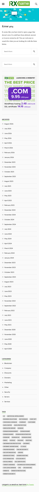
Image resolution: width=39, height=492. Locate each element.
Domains (7, 378)
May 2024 (7, 239)
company (23, 422)
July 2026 (7, 128)
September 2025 (10, 176)
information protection (12, 443)
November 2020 (10, 334)
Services (7, 401)
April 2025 (8, 200)
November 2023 (10, 267)
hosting (29, 440)
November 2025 (10, 167)
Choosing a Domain (10, 422)
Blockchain (8, 363)
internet (26, 443)
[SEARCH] (34, 51)
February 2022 (9, 310)
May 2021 (7, 325)
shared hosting (22, 455)
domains (6, 437)
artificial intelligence (15, 416)
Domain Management (10, 431)
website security (9, 473)
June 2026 (8, 133)
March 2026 (8, 148)
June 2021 (8, 320)
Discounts (7, 373)
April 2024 (8, 243)
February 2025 (9, 205)
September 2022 (10, 306)
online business (8, 449)
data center (7, 425)
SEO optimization (9, 452)
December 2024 (9, 210)
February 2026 (9, 152)
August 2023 (8, 282)
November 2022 (10, 301)
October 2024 (9, 219)
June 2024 (8, 234)
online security (22, 449)
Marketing (8, 382)
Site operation (8, 458)
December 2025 (9, 162)
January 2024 (9, 258)
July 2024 (7, 229)
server (20, 452)
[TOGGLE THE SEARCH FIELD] (36, 4)
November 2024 (10, 215)
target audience (9, 464)
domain (20, 428)
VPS (19, 467)
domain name (25, 431)
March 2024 (8, 248)
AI (4, 416)
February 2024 (9, 253)
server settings (8, 455)
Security (7, 392)
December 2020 (9, 329)
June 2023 (8, 291)
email (5, 440)
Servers (7, 397)
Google (12, 440)
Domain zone (26, 437)
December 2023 (9, 262)
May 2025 (7, 195)
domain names (8, 434)
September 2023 (10, 277)
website (6, 470)
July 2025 (7, 186)
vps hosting (27, 467)
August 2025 (8, 181)
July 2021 (7, 315)
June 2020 (8, 339)
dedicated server (9, 428)
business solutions (10, 419)
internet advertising (10, 446)
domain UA (15, 437)
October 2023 (9, 272)
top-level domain (9, 467)
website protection (18, 470)
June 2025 (8, 191)
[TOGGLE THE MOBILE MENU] (3, 4)
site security (20, 458)
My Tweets (30, 484)
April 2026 (8, 143)
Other (6, 387)
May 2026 (7, 138)
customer (31, 422)
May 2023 (7, 296)
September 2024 (10, 224)
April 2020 (8, 349)
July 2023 (7, 286)
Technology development (26, 464)
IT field (23, 446)
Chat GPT (33, 419)
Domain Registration (23, 434)
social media (7, 461)
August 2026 (8, 124)
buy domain (23, 419)
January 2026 (9, 157)
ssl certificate (20, 461)
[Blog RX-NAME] (19, 5)
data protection (20, 425)
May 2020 (7, 344)
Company (7, 368)
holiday (20, 440)
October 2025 (9, 172)
